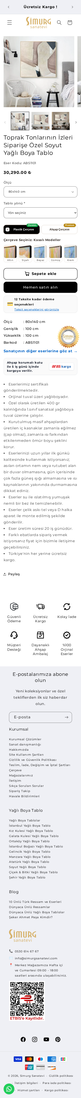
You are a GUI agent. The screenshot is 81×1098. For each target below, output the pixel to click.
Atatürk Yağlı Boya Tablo (29, 862)
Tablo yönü (14, 203)
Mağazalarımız (21, 775)
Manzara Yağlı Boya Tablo (30, 857)
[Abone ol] (66, 717)
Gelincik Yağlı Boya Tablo (29, 851)
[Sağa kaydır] (76, 122)
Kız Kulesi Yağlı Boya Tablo (31, 831)
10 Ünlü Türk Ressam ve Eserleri (35, 902)
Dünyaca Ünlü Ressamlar (29, 907)
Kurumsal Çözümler (25, 739)
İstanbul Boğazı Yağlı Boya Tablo (36, 846)
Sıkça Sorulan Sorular (26, 786)
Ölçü (7, 182)
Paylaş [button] (14, 574)
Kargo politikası (56, 1090)
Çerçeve (15, 770)
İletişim (15, 780)
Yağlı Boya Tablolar (24, 820)
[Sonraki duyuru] (72, 7)
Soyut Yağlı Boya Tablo (27, 867)
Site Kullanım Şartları (26, 754)
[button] (9, 22)
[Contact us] (9, 1089)
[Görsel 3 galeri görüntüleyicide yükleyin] (61, 121)
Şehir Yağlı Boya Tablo (27, 877)
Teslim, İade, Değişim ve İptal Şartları (39, 765)
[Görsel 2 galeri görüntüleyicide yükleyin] (41, 121)
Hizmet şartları (29, 1090)
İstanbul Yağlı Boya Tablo (30, 825)
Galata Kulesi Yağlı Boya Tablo (34, 836)
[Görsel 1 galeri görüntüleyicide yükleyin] (20, 121)
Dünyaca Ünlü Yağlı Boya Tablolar (36, 912)
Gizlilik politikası (61, 1075)
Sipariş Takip (19, 791)
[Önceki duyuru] (9, 7)
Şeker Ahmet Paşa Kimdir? (31, 917)
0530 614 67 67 (27, 951)
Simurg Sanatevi (32, 1075)
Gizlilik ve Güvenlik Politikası (33, 760)
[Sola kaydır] (5, 122)
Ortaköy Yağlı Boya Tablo (29, 841)
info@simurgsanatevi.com (36, 958)
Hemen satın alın (40, 287)
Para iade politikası (57, 1083)
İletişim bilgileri (26, 1083)
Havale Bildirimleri (24, 796)
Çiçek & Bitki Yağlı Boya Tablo (33, 872)
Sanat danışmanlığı (25, 744)
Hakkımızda (19, 749)
